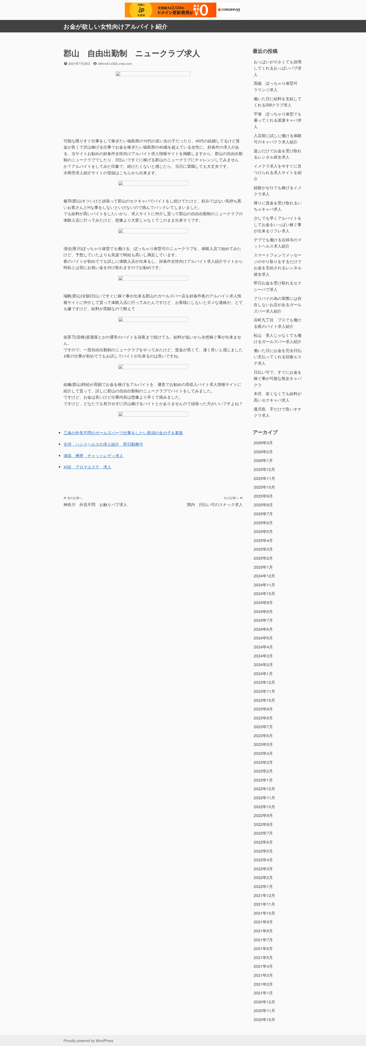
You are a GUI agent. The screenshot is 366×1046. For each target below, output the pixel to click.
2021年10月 (264, 913)
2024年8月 (263, 611)
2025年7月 (263, 514)
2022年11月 (264, 797)
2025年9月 (263, 496)
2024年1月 (263, 673)
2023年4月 (263, 753)
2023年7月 (263, 726)
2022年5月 (263, 851)
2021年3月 (263, 975)
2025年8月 (263, 505)
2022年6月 (263, 842)
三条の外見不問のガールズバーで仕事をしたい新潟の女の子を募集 (123, 433)
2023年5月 (263, 744)
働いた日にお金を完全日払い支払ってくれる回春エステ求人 (278, 357)
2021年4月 (263, 966)
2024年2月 (263, 664)
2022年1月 (263, 886)
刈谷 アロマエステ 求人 (87, 467)
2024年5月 (263, 638)
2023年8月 (263, 718)
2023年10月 (264, 700)
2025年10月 (264, 487)
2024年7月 (263, 620)
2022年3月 (263, 869)
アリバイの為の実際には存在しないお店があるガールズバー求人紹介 (278, 304)
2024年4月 (263, 647)
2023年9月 (263, 709)
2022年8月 (263, 824)
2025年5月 (263, 531)
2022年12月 (264, 788)
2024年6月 (263, 629)
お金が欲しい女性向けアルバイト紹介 (115, 26)
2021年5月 (263, 957)
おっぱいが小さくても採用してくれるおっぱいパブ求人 (278, 68)
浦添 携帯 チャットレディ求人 (93, 455)
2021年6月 (263, 948)
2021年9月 (263, 922)
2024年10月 (264, 593)
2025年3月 (263, 549)
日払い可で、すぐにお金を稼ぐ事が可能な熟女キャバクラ (278, 378)
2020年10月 (264, 1019)
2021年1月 (263, 993)
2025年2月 (263, 558)
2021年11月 (264, 904)
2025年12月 (264, 469)
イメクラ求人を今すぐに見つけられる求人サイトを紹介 (278, 172)
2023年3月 (263, 762)
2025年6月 (263, 522)
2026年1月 (263, 460)
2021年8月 (263, 931)
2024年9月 (263, 602)
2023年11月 (264, 691)
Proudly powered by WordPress (88, 1040)
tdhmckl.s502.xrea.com (115, 63)
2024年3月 (263, 656)
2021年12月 (264, 895)
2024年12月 (264, 576)
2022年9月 (263, 815)
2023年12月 (264, 682)
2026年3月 (263, 442)
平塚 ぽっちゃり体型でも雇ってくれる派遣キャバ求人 (278, 120)
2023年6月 (263, 735)
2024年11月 (264, 585)
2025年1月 (263, 567)
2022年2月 (263, 877)
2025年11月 (264, 478)
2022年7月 (263, 833)
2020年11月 (264, 1010)
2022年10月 (264, 806)
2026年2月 (263, 451)
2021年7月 (263, 940)
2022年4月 (263, 860)
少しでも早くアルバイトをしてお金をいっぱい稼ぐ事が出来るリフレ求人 (278, 224)
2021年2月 (263, 984)
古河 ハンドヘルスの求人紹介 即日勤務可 (103, 444)
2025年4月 (263, 540)
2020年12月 (264, 1002)
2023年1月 (263, 780)
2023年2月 (263, 771)
